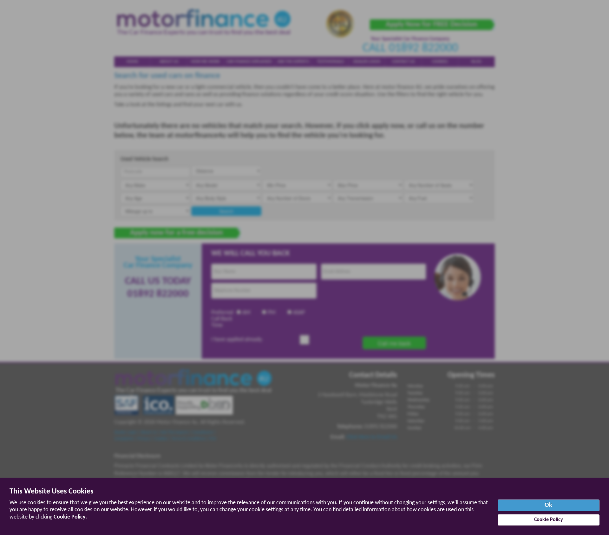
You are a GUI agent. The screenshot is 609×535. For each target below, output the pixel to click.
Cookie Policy (70, 517)
